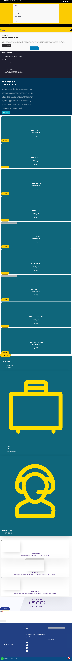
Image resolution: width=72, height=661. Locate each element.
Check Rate (34, 48)
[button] (5, 140)
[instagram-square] (27, 648)
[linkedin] (27, 651)
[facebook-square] (27, 642)
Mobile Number (3, 615)
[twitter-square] (27, 645)
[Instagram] (67, 1)
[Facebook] (63, 1)
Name (1, 611)
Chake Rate (3, 620)
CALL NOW (5, 112)
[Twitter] (65, 1)
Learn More (7, 45)
